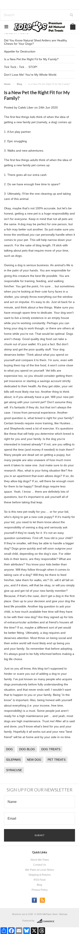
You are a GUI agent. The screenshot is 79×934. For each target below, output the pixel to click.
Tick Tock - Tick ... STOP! (20, 67)
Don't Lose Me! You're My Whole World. (30, 74)
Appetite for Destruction (19, 51)
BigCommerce (47, 921)
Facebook (34, 900)
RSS (42, 900)
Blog (19, 84)
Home (7, 84)
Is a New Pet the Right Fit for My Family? (31, 59)
